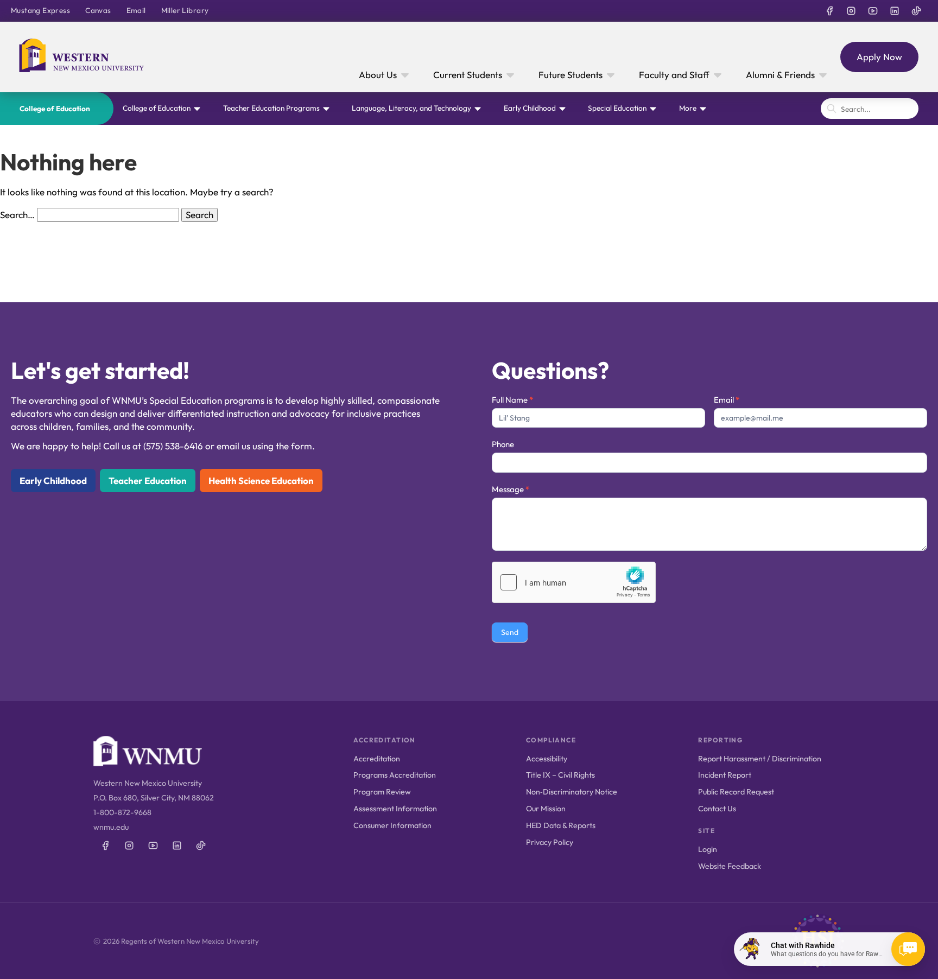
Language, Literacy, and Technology (411, 108)
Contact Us (717, 808)
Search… (17, 214)
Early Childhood (530, 108)
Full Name (512, 400)
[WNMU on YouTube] (873, 11)
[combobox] (869, 108)
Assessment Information (395, 808)
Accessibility (546, 759)
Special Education (617, 108)
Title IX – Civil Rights (560, 775)
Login (707, 849)
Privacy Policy (549, 842)
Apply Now (879, 56)
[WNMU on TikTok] (916, 11)
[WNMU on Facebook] (829, 11)
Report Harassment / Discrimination (759, 759)
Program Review (382, 792)
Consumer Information (392, 825)
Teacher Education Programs (271, 108)
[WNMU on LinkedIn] (894, 11)
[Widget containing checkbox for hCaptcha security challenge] (574, 582)
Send (509, 632)
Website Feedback (729, 866)
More (687, 108)
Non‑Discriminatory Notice (571, 792)
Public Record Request (736, 792)
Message (510, 489)
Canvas (98, 10)
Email (136, 10)
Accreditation (376, 759)
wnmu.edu (111, 827)
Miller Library (185, 10)
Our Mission (546, 808)
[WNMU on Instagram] (851, 11)
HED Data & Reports (560, 825)
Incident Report (724, 775)
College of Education (55, 108)
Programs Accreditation (394, 775)
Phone (503, 444)
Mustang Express (40, 10)
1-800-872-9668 (122, 812)
